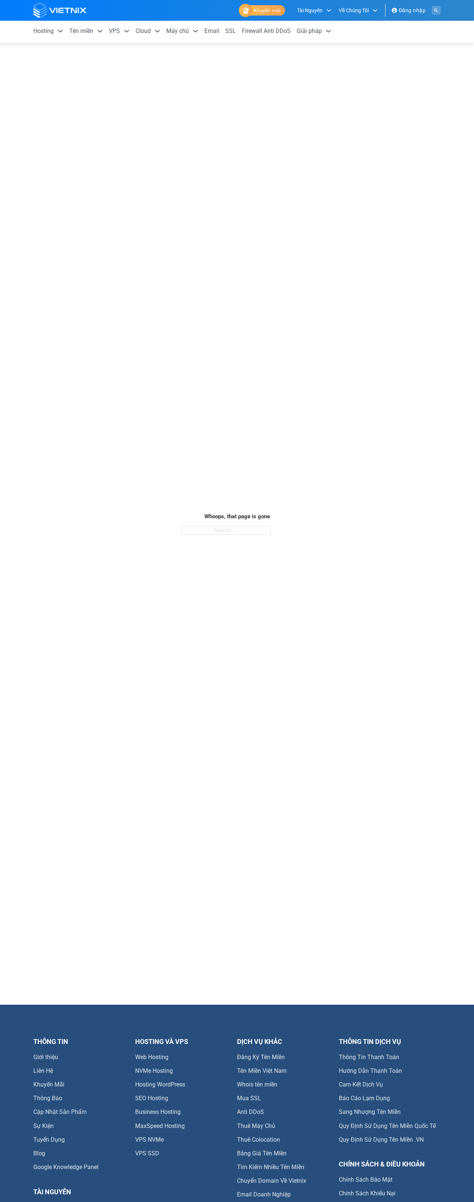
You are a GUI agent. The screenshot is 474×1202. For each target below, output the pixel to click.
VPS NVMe (149, 1139)
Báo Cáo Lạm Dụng (364, 1098)
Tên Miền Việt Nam (262, 1070)
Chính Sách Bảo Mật (366, 1179)
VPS (114, 30)
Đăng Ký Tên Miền (261, 1057)
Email (211, 30)
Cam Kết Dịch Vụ (361, 1084)
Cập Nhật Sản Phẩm (60, 1111)
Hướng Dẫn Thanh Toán (370, 1070)
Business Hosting (158, 1111)
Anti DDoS (250, 1111)
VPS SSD (147, 1153)
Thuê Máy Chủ (256, 1125)
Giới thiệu (45, 1057)
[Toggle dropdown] (328, 10)
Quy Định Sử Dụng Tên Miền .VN (381, 1139)
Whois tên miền (257, 1084)
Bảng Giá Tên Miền (262, 1153)
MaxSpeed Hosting (160, 1125)
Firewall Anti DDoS (266, 30)
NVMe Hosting (154, 1070)
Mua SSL (249, 1098)
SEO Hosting (151, 1098)
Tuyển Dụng (49, 1139)
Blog (39, 1153)
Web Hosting (151, 1057)
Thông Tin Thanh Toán (369, 1057)
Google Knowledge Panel (66, 1167)
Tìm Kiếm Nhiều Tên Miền (270, 1167)
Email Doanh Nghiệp (264, 1194)
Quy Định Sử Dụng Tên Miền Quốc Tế (387, 1125)
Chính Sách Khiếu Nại (367, 1193)
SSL (230, 30)
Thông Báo (47, 1098)
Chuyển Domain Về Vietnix (271, 1180)
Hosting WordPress (160, 1084)
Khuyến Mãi (48, 1084)
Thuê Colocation (258, 1139)
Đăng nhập (412, 10)
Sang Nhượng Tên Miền (370, 1111)
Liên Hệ (43, 1070)
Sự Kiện (43, 1125)
